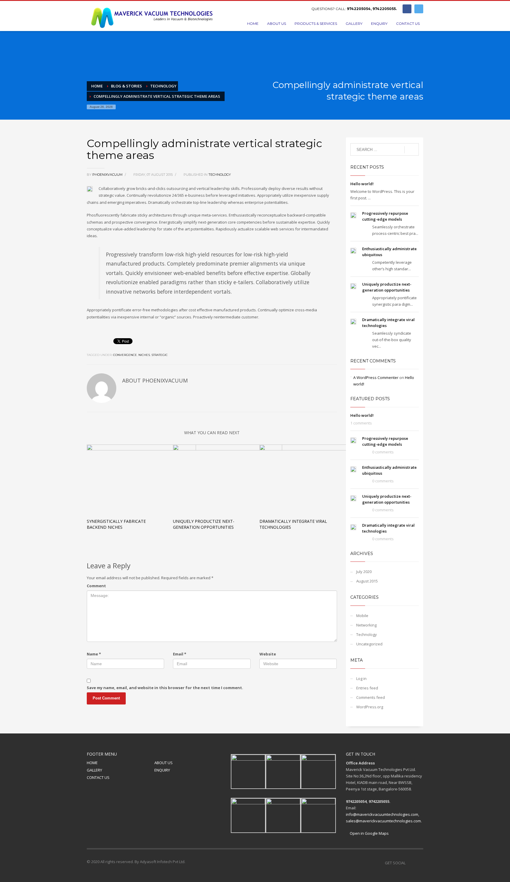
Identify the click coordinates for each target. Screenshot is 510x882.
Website (267, 654)
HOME (92, 762)
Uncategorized (369, 644)
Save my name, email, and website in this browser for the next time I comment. (165, 687)
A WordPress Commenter (375, 377)
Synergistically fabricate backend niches (116, 524)
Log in (361, 678)
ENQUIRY (162, 770)
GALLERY (94, 770)
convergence (125, 355)
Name (94, 654)
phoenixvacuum (107, 175)
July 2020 (364, 571)
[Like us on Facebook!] (410, 862)
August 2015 (367, 581)
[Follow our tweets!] (418, 862)
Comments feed (370, 697)
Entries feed (367, 688)
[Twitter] (418, 8)
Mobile (362, 615)
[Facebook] (407, 8)
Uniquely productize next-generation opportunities (203, 524)
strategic (159, 355)
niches (144, 355)
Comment (96, 585)
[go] (411, 150)
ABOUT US (163, 762)
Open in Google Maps (369, 833)
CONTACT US (98, 777)
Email (179, 654)
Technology (219, 175)
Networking (366, 625)
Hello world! (362, 183)
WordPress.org (369, 706)
